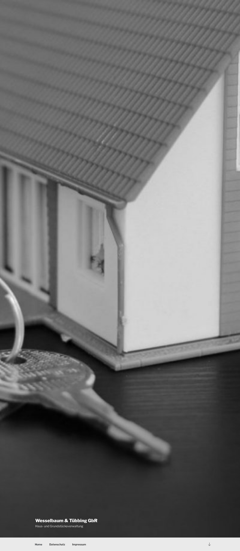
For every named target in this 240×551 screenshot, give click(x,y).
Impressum (79, 544)
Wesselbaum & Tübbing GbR (66, 520)
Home (38, 544)
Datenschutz (57, 544)
